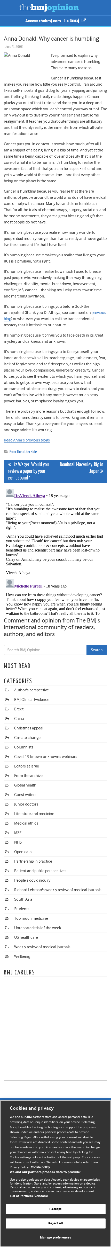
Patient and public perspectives (40, 871)
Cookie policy (40, 1167)
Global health (25, 785)
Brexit (18, 709)
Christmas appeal (28, 728)
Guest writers (25, 794)
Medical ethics (26, 823)
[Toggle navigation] (10, 8)
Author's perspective (31, 690)
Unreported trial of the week (37, 928)
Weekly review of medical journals (42, 947)
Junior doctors (26, 804)
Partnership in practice (33, 861)
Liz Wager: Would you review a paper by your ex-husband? (28, 471)
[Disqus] (55, 551)
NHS (18, 842)
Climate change (27, 737)
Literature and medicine (34, 813)
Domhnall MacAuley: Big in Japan (81, 468)
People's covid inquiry (32, 880)
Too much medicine (31, 918)
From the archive (28, 775)
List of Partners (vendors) (29, 1196)
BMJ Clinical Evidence (31, 699)
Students (21, 909)
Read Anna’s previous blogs (27, 440)
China (19, 718)
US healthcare (26, 937)
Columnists (23, 747)
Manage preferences (55, 1238)
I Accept (55, 1209)
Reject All (55, 1223)
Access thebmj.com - (44, 21)
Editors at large (26, 766)
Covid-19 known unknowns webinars (45, 756)
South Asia (23, 899)
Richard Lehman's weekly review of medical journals (57, 890)
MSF (17, 832)
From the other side (23, 452)
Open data (23, 852)
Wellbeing (22, 956)
